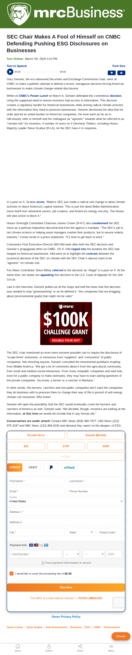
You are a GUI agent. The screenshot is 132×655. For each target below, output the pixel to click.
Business (76, 627)
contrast (92, 253)
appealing (47, 275)
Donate (120, 636)
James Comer (15, 627)
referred (57, 270)
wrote (40, 202)
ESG (87, 627)
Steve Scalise (34, 627)
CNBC (33, 95)
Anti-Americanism (56, 627)
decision (115, 95)
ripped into (78, 249)
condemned (100, 223)
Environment (112, 627)
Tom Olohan (15, 58)
